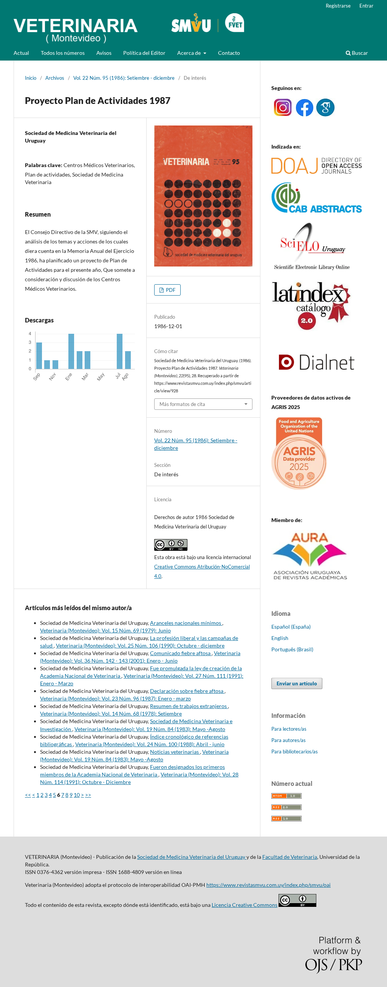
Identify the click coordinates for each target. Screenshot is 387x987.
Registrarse (338, 6)
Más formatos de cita (182, 404)
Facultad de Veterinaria (289, 857)
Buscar (359, 53)
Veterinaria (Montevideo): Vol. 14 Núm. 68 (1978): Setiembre (111, 713)
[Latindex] (311, 329)
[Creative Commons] (297, 905)
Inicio (30, 78)
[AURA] (310, 582)
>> (88, 795)
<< (28, 795)
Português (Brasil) (292, 649)
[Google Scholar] (325, 114)
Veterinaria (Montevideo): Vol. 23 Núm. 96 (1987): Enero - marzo (115, 698)
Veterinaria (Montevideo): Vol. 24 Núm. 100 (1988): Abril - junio (149, 744)
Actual (21, 53)
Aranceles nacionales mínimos (186, 623)
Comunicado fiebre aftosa (181, 653)
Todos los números (63, 53)
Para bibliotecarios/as (294, 751)
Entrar (366, 6)
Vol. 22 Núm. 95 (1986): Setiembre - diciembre (124, 78)
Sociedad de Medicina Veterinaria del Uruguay (191, 857)
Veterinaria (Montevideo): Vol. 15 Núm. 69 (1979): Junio (105, 630)
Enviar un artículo (297, 683)
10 (77, 795)
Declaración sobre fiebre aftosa (187, 691)
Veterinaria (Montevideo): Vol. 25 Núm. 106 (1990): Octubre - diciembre (140, 645)
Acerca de (189, 53)
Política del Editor (144, 53)
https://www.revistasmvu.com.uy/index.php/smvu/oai (268, 885)
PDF (170, 290)
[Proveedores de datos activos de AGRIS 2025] (299, 488)
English (279, 638)
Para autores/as (288, 740)
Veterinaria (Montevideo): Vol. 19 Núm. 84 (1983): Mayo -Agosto (149, 729)
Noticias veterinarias (175, 751)
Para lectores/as (289, 729)
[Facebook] (304, 114)
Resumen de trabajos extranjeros (189, 706)
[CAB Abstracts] (316, 211)
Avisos (103, 53)
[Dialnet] (316, 383)
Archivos (54, 78)
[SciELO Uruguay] (311, 270)
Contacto (229, 53)
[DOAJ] (316, 172)
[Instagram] (282, 114)
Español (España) (291, 626)
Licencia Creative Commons (244, 905)
